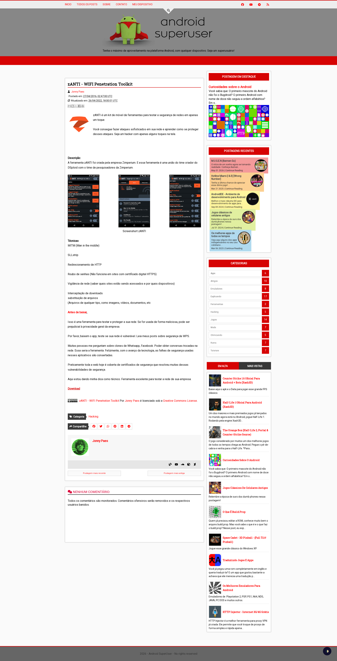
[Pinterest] (115, 426)
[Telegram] (129, 426)
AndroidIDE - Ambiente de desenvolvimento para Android (228, 196)
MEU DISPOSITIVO (142, 4)
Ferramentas (217, 304)
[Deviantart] (194, 464)
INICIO (68, 4)
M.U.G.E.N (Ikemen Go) (223, 160)
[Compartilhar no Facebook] (79, 106)
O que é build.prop (234, 512)
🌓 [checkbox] (327, 651)
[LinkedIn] (122, 426)
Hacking (93, 416)
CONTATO (121, 4)
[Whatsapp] (108, 426)
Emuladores (216, 289)
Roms (213, 343)
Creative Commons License (180, 400)
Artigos (214, 281)
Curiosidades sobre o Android (230, 87)
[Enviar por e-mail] (69, 106)
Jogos (214, 319)
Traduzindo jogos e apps (238, 560)
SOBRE (107, 4)
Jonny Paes (132, 400)
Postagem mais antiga (174, 473)
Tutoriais (215, 350)
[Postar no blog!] (72, 106)
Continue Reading (234, 170)
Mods (213, 327)
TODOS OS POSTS (87, 4)
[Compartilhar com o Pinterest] (82, 106)
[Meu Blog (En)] (170, 464)
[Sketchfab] (188, 464)
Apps (213, 273)
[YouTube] (176, 464)
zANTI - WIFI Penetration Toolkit (99, 400)
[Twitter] (101, 426)
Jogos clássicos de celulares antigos (221, 214)
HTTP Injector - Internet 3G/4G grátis (246, 612)
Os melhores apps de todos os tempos (223, 235)
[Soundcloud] (182, 464)
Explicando (216, 296)
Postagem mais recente (94, 473)
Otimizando (216, 335)
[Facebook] (94, 426)
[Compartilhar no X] (76, 106)
